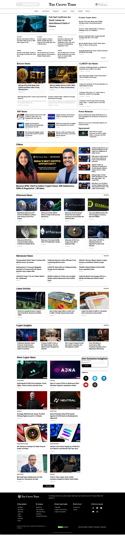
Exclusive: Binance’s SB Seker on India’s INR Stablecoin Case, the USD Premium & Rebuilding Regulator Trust (66, 42)
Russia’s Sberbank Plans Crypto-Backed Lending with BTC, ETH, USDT (92, 37)
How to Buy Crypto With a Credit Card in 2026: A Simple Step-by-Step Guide (62, 312)
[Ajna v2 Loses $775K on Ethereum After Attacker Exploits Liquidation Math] (65, 370)
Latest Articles (23, 288)
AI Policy (38, 514)
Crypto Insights (24, 325)
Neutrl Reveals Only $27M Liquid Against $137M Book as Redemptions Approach (64, 416)
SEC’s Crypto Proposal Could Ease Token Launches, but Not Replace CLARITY (74, 345)
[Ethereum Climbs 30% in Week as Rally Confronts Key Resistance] (50, 204)
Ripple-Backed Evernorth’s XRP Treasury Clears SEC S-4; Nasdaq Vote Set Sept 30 (35, 116)
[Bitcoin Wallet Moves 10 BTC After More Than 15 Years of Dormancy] (62, 74)
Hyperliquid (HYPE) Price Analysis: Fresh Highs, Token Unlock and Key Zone (31, 384)
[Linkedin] (103, 378)
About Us (39, 507)
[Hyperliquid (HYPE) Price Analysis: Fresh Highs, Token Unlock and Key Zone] (32, 370)
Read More (106, 195)
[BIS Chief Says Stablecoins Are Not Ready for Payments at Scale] (32, 463)
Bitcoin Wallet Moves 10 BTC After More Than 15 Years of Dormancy (92, 44)
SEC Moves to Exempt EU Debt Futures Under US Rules (31, 447)
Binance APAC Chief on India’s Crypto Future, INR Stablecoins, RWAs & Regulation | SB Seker (45, 187)
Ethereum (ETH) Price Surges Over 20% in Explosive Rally (72, 242)
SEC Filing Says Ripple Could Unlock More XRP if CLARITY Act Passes (92, 76)
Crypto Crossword (60, 512)
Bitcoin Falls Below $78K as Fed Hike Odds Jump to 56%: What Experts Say (26, 40)
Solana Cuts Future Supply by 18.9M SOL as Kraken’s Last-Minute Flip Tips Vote (65, 447)
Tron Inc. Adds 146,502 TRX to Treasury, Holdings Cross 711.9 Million (92, 29)
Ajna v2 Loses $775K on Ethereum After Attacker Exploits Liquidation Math (64, 384)
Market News (53, 411)
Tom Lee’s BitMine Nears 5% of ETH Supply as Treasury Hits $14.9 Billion (98, 215)
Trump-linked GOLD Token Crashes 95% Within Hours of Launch (30, 261)
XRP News (22, 111)
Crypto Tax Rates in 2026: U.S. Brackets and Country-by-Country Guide (94, 312)
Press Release (86, 111)
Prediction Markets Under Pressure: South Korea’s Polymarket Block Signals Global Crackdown (26, 346)
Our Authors (40, 509)
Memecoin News (24, 255)
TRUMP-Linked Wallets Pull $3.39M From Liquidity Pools (92, 268)
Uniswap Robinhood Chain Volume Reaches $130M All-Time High (93, 51)
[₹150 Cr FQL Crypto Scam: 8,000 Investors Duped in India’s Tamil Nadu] (65, 463)
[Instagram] (94, 384)
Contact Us (76, 507)
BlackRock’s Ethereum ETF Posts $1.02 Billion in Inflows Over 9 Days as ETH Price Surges (26, 215)
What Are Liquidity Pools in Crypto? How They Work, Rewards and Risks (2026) (29, 313)
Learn (19, 514)
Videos (19, 144)
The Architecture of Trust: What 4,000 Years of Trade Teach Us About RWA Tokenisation (66, 55)
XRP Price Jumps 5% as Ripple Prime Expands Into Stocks (66, 124)
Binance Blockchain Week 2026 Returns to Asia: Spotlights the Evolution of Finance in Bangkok (93, 116)
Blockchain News (54, 443)
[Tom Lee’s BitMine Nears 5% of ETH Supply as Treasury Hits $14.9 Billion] (98, 204)
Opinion (19, 50)
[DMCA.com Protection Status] (63, 527)
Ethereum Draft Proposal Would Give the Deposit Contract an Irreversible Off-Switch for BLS (74, 215)
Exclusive (19, 37)
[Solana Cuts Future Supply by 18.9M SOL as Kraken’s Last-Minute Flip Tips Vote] (65, 433)
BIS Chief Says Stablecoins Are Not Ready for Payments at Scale (29, 478)
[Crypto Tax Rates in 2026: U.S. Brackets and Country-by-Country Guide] (94, 300)
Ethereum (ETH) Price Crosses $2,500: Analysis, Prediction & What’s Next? (26, 242)
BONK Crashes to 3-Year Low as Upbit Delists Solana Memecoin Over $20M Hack (61, 278)
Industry (19, 411)
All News (20, 507)
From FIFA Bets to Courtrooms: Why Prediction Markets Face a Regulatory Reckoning (97, 346)
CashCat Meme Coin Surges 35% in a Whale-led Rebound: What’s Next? (92, 277)
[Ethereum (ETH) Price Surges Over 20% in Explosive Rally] (74, 232)
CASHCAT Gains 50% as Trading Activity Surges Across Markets (62, 268)
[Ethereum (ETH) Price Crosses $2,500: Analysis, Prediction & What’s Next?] (26, 232)
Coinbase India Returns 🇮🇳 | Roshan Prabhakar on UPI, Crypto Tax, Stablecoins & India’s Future (100, 150)
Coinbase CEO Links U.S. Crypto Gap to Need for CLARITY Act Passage (92, 93)
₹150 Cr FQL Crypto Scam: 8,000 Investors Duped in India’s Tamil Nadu (64, 478)
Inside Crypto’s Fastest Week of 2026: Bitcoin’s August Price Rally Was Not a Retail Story (46, 41)
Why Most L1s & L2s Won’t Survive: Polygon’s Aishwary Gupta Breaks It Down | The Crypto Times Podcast (100, 185)
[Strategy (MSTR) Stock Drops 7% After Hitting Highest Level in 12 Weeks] (32, 400)
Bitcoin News (23, 63)
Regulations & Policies (22, 443)
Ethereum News (24, 195)
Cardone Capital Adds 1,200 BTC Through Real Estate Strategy (61, 97)
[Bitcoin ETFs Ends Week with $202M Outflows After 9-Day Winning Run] (31, 74)
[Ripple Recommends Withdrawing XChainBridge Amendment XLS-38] (20, 125)
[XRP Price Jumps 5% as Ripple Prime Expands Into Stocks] (51, 125)
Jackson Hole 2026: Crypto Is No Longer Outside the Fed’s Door (26, 54)
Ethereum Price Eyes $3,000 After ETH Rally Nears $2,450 (50, 241)
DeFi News (52, 380)
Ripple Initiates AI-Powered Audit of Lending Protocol (65, 115)
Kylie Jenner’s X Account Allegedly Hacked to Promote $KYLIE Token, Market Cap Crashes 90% (28, 269)
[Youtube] (85, 384)
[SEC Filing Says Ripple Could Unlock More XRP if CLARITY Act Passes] (20, 134)
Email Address (85, 362)
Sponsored (84, 128)
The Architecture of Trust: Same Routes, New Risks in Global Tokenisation (46, 54)
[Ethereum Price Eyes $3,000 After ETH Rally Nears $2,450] (50, 232)
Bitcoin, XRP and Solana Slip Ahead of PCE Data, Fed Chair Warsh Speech (65, 133)
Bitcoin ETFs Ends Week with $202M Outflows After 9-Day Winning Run (90, 22)
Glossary (20, 518)
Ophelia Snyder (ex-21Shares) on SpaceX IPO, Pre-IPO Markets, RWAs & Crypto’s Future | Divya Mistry (99, 168)
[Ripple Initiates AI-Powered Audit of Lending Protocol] (51, 116)
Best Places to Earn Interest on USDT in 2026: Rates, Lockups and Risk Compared (97, 134)
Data (19, 520)
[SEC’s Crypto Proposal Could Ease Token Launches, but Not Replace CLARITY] (74, 335)
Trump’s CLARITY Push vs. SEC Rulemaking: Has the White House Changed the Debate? (50, 346)
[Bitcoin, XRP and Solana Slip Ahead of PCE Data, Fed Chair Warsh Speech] (51, 134)
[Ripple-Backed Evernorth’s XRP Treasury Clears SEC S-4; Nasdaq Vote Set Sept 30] (20, 116)
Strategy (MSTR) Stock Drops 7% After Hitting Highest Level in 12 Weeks (31, 415)
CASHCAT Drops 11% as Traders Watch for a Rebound (30, 277)
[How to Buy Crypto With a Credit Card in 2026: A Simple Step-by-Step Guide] (62, 300)
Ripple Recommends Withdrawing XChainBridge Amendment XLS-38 (34, 125)
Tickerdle (57, 507)
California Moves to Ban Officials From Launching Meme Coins (62, 261)
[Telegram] (94, 378)
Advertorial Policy (41, 516)
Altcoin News (20, 380)
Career (75, 509)
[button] (48, 486)
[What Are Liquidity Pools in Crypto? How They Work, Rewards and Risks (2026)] (30, 300)
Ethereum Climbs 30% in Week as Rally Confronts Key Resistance (50, 215)
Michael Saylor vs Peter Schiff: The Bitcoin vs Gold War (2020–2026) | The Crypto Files (99, 177)
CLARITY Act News (88, 63)
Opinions (20, 512)
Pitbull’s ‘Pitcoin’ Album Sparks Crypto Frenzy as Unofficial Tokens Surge (93, 261)
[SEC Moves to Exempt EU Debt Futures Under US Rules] (32, 433)
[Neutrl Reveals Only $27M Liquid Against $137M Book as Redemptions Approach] (65, 400)
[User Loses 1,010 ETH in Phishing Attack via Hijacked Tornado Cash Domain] (98, 232)
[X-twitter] (85, 378)
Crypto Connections (61, 509)
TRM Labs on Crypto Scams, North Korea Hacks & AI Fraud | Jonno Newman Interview (100, 158)
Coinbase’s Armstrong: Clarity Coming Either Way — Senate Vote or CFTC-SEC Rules (92, 102)
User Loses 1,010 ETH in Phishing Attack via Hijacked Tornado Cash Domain (96, 243)
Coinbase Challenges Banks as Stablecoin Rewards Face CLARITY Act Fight (93, 68)
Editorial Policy (40, 512)
